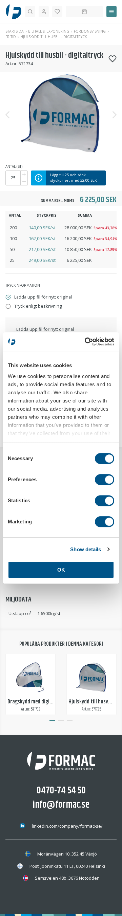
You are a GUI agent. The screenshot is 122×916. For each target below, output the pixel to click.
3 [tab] (70, 720)
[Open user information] (44, 11)
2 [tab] (61, 720)
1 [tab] (52, 720)
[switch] (104, 479)
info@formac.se (61, 805)
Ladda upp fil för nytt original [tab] (43, 297)
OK (61, 570)
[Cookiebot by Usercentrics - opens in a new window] (86, 341)
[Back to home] (13, 11)
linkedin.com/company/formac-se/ (67, 826)
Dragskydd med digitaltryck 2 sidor (45, 702)
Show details (85, 549)
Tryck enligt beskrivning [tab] (38, 306)
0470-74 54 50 (61, 791)
